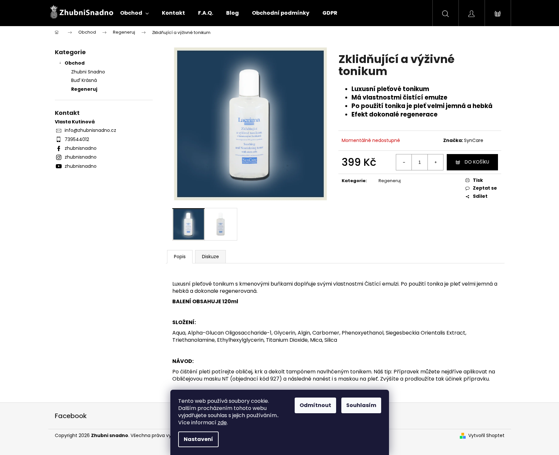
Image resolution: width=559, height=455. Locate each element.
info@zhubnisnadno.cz (90, 130)
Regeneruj (84, 89)
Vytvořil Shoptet (486, 435)
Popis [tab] (180, 256)
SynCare (473, 140)
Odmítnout (315, 405)
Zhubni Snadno (88, 72)
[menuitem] (134, 13)
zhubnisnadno (81, 148)
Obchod (75, 63)
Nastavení (198, 439)
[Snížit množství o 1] (404, 162)
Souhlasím (361, 405)
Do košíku (477, 162)
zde (222, 422)
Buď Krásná (84, 80)
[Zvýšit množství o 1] (435, 162)
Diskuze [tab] (210, 256)
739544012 (77, 139)
